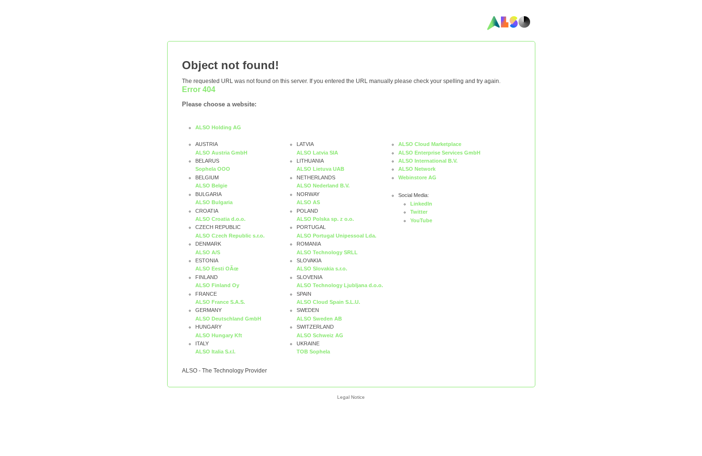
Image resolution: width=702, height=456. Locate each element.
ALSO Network (417, 169)
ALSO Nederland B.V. (323, 185)
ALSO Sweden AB (319, 318)
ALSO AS (308, 202)
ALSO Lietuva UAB (320, 169)
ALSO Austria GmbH (221, 152)
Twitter (418, 212)
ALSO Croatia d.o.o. (220, 219)
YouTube (421, 220)
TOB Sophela (313, 351)
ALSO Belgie (211, 185)
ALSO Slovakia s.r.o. (322, 268)
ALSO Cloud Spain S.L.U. (328, 302)
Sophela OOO (212, 169)
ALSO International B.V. (427, 161)
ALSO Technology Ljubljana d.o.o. (340, 285)
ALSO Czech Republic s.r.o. (230, 235)
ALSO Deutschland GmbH (228, 318)
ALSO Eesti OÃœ (216, 268)
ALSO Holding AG (218, 127)
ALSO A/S (207, 252)
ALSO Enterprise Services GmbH (439, 152)
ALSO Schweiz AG (320, 335)
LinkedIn (421, 204)
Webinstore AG (417, 177)
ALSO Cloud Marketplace (429, 144)
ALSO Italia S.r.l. (215, 351)
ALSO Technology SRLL (327, 252)
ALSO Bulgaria (214, 202)
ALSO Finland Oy (217, 285)
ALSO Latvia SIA (317, 152)
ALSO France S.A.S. (220, 302)
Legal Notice (351, 397)
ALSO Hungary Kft (218, 335)
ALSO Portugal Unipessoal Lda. (336, 235)
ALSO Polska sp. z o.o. (325, 219)
